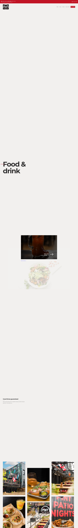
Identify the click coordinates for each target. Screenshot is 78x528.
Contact (63, 6)
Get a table (73, 6)
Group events (67, 6)
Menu (57, 6)
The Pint (6, 6)
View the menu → (23, 260)
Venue (60, 6)
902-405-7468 (75, 1)
